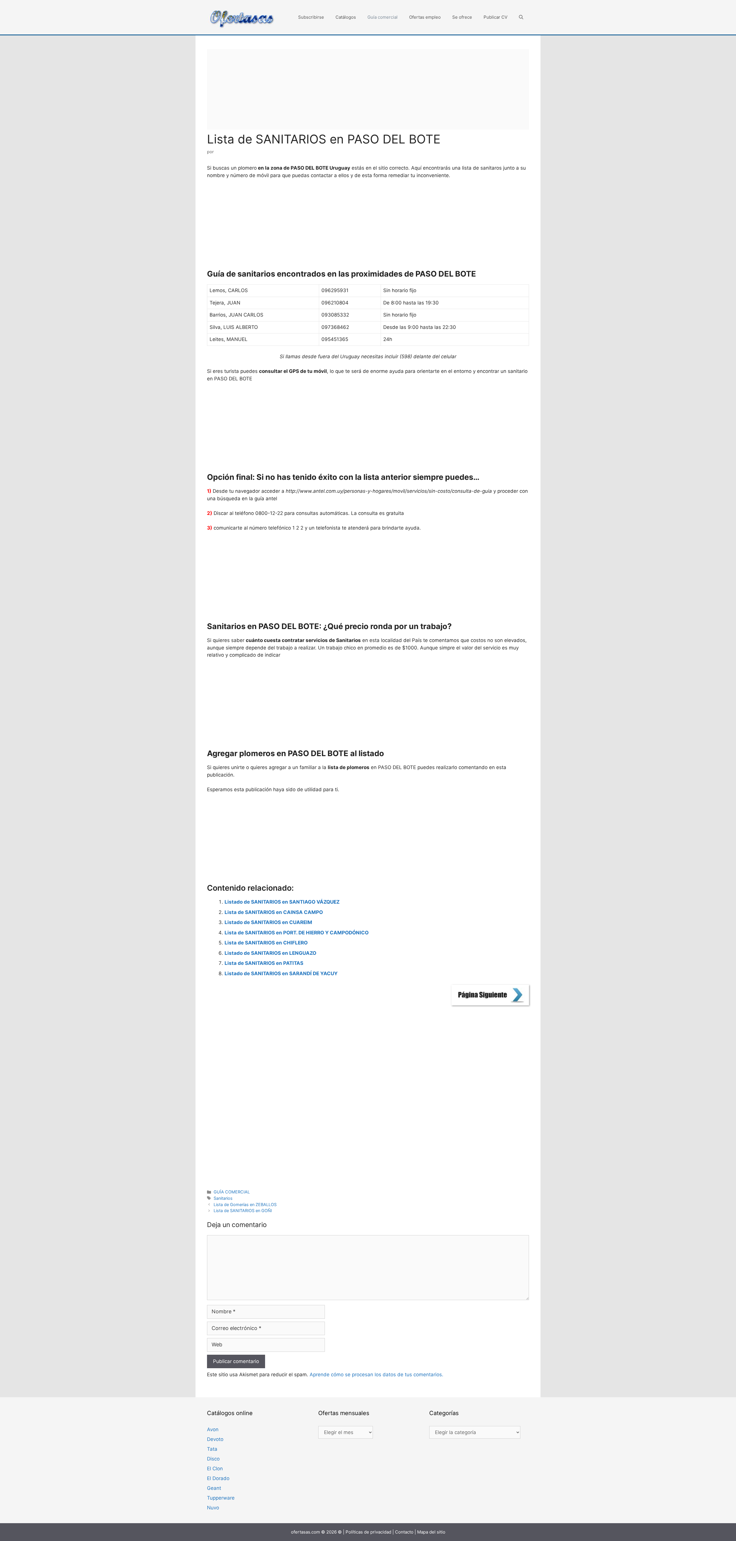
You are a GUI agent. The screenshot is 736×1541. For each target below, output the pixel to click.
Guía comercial (382, 17)
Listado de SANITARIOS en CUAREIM (268, 922)
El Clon (215, 1468)
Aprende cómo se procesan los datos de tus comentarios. (376, 1374)
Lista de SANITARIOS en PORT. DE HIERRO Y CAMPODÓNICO (297, 933)
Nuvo (213, 1508)
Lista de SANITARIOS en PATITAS (264, 963)
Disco (213, 1459)
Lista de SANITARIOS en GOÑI (243, 1210)
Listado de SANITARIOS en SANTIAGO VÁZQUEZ (282, 902)
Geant (214, 1488)
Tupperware (221, 1498)
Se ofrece (462, 17)
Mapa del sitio (431, 1532)
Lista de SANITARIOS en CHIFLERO (266, 943)
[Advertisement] (368, 89)
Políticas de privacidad (368, 1532)
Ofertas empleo (425, 17)
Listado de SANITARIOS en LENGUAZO (270, 953)
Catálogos (346, 17)
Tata (212, 1449)
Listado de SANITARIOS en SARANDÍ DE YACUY (281, 973)
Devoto (215, 1439)
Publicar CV (495, 17)
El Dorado (218, 1478)
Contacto (404, 1532)
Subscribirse (311, 17)
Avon (212, 1429)
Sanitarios (223, 1198)
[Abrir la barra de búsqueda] (521, 17)
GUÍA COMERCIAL (232, 1191)
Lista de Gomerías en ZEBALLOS (245, 1204)
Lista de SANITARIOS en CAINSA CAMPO (274, 912)
